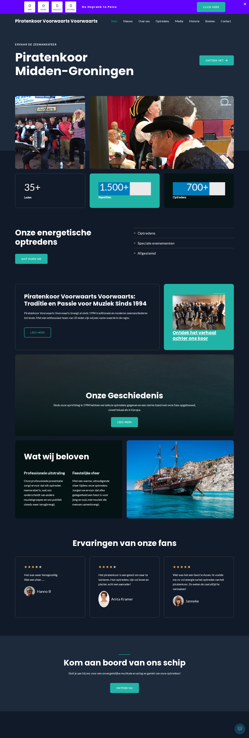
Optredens (162, 21)
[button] (211, 7)
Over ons (144, 21)
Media (179, 21)
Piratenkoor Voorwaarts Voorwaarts (56, 21)
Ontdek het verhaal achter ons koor (194, 335)
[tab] (184, 233)
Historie (194, 21)
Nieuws (128, 21)
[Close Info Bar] (245, 4)
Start (114, 21)
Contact (226, 21)
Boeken (210, 21)
